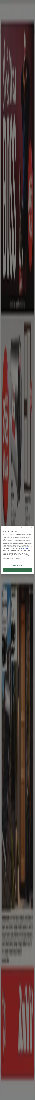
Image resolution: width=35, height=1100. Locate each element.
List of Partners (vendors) (9, 560)
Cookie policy (24, 548)
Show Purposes (17, 565)
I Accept (17, 570)
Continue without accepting (27, 527)
